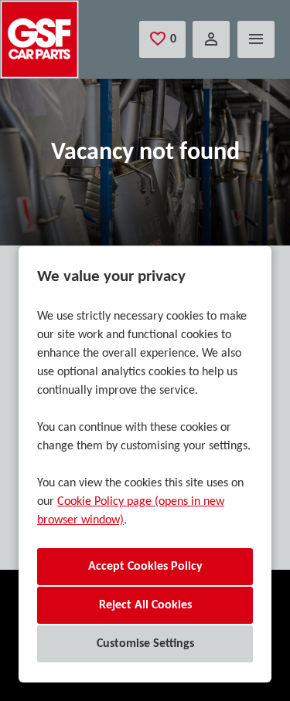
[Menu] (256, 39)
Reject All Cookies (145, 605)
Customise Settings (145, 644)
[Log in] (211, 39)
